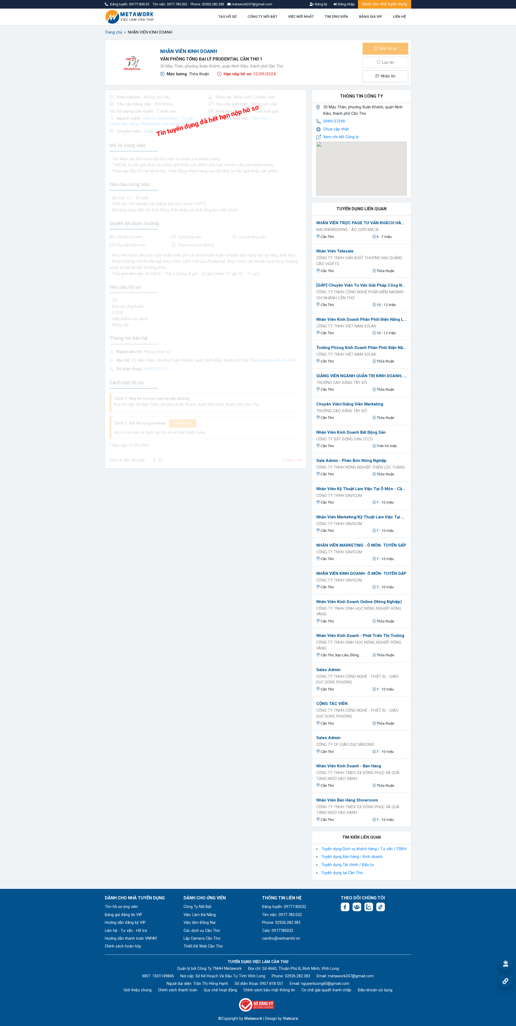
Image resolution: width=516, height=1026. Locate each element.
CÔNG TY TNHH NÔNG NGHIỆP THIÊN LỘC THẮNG (360, 467)
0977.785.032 (177, 4)
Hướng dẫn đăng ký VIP (125, 922)
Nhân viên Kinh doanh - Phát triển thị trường (360, 635)
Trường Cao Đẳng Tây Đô (341, 382)
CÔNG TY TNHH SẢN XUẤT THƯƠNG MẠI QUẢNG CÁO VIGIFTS (359, 261)
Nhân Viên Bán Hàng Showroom (347, 800)
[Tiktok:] (380, 907)
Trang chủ (113, 32)
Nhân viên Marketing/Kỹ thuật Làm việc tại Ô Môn (361, 517)
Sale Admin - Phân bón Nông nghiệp (351, 460)
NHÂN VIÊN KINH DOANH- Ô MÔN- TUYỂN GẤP (361, 573)
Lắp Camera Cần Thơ (202, 938)
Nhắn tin (387, 76)
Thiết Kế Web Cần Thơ (203, 946)
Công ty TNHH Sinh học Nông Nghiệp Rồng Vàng (358, 611)
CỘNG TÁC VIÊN (331, 703)
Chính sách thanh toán (177, 990)
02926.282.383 (213, 4)
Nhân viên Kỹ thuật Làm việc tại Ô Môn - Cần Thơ (361, 488)
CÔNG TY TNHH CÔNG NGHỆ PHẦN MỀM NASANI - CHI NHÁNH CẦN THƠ (361, 295)
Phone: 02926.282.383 (281, 922)
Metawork (253, 1018)
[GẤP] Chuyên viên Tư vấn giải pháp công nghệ (361, 285)
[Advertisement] (205, 510)
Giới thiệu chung (138, 990)
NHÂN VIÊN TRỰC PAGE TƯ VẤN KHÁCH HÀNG (361, 222)
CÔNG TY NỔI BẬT (262, 17)
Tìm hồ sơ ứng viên (121, 906)
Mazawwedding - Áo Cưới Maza (347, 229)
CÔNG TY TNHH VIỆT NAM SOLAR (346, 326)
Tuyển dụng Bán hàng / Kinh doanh (351, 856)
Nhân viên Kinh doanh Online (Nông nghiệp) (359, 601)
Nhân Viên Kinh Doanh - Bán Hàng (348, 766)
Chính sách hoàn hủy (123, 946)
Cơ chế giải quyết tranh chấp (326, 990)
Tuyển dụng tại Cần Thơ (342, 873)
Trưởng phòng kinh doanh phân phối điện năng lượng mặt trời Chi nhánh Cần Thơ (361, 347)
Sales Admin (328, 669)
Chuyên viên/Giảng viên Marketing (349, 404)
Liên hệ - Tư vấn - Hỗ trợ (126, 930)
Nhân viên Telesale (334, 251)
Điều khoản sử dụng (375, 990)
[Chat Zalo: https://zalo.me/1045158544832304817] (368, 907)
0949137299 (334, 121)
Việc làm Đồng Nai (200, 922)
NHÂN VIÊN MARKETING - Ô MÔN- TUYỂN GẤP (361, 545)
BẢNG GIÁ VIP (370, 17)
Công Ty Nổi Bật (198, 906)
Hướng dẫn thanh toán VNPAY (131, 938)
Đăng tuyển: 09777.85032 (284, 906)
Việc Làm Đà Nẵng (200, 915)
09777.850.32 (139, 4)
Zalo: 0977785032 (277, 930)
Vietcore (290, 1018)
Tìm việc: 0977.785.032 (282, 915)
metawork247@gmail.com (351, 976)
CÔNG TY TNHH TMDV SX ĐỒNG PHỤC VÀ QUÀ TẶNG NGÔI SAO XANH (357, 776)
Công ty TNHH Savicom (339, 495)
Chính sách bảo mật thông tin (269, 990)
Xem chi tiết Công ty (341, 137)
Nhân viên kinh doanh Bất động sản (351, 432)
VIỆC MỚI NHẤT (301, 17)
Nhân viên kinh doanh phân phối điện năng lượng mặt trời (361, 319)
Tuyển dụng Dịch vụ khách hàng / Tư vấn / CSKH (363, 849)
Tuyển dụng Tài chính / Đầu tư (347, 865)
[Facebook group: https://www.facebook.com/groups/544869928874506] (357, 907)
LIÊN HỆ (399, 17)
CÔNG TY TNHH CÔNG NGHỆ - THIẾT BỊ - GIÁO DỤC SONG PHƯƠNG (357, 679)
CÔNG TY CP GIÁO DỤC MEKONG (345, 744)
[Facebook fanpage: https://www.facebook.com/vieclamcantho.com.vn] (345, 907)
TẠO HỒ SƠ (227, 17)
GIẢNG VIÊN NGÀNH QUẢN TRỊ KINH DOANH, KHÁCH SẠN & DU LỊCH (361, 375)
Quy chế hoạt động (220, 990)
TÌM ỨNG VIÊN (336, 17)
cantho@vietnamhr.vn (281, 938)
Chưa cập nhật (336, 129)
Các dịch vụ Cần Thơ (202, 930)
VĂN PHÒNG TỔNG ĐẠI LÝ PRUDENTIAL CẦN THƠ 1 (211, 59)
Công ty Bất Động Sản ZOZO (344, 439)
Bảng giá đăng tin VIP (123, 915)
